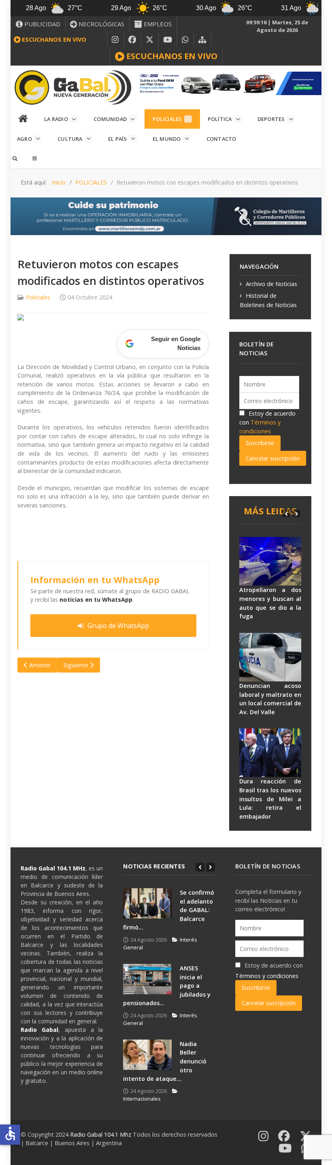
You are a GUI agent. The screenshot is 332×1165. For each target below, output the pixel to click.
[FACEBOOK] (132, 39)
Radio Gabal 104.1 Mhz (101, 1134)
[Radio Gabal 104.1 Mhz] (73, 87)
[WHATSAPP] (185, 39)
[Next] (296, 513)
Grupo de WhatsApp (118, 625)
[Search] (14, 158)
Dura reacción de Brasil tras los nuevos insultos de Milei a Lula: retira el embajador (270, 798)
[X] (150, 39)
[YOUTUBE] (167, 39)
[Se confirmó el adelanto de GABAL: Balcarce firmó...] (147, 903)
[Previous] (286, 513)
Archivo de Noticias (271, 284)
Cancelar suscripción (273, 458)
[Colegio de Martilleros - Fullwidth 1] (166, 215)
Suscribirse (260, 443)
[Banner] (228, 83)
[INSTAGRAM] (115, 39)
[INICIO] (23, 119)
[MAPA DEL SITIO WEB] (202, 39)
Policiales (38, 297)
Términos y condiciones (266, 976)
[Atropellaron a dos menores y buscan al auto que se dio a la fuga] (270, 561)
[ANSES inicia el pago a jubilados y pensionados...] (147, 979)
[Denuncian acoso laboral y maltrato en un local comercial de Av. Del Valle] (270, 657)
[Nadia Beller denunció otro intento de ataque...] (147, 1055)
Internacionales (142, 1098)
